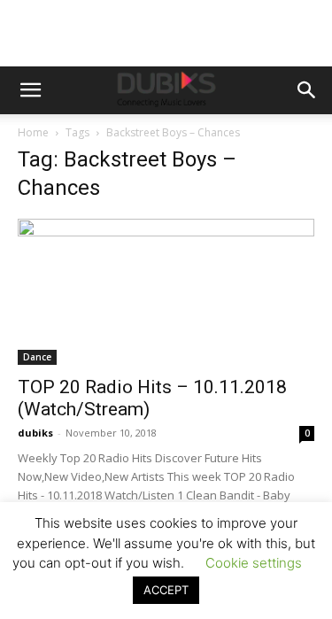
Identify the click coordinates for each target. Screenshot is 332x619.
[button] (30, 90)
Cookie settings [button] (253, 562)
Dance (37, 357)
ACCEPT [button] (166, 590)
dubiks (35, 432)
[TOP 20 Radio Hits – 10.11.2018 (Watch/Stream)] (166, 292)
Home (33, 132)
